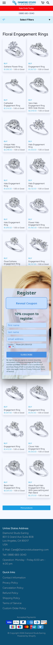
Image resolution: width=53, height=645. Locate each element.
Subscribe (27, 354)
